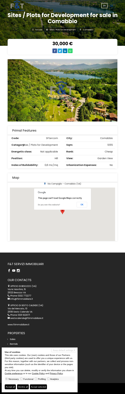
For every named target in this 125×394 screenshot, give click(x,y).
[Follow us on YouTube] (14, 271)
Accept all (10, 387)
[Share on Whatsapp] (70, 51)
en (104, 5)
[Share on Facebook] (54, 51)
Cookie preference (14, 373)
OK (81, 204)
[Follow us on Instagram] (19, 271)
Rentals (14, 343)
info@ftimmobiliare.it (21, 298)
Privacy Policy (56, 373)
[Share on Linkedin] (65, 51)
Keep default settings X (64, 350)
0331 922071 (24, 314)
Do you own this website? (49, 205)
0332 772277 (24, 295)
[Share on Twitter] (60, 51)
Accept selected (38, 387)
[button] (16, 90)
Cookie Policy (38, 373)
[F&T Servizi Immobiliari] (17, 5)
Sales (12, 339)
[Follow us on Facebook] (10, 271)
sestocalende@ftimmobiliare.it (26, 318)
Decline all (23, 387)
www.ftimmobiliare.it (18, 324)
